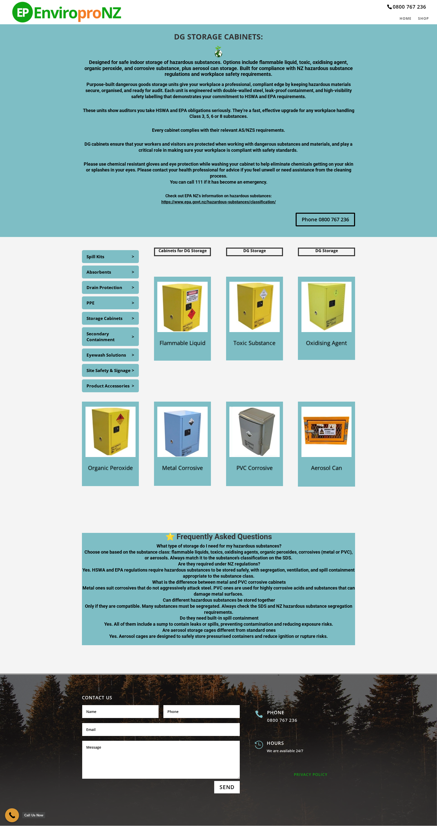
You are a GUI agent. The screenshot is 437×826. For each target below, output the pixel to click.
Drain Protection (104, 287)
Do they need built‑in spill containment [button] (218, 618)
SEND (227, 787)
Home (405, 19)
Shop (423, 19)
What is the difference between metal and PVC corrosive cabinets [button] (218, 582)
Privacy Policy (310, 774)
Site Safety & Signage (108, 370)
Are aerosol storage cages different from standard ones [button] (218, 630)
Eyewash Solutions (106, 355)
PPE (90, 303)
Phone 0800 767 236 (325, 219)
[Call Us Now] (12, 815)
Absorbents (98, 272)
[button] (218, 642)
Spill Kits (95, 256)
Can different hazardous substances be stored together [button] (218, 600)
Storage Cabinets (104, 318)
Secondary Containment (100, 336)
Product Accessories (107, 386)
